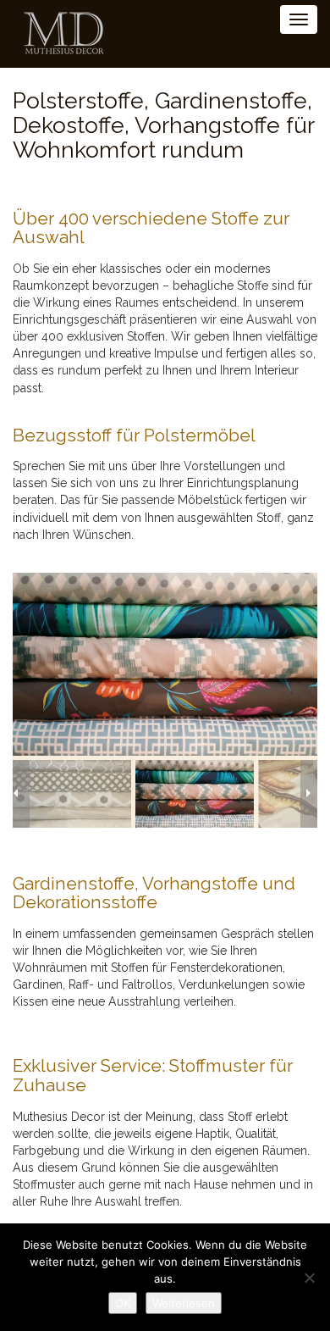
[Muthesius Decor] (57, 34)
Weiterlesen (183, 1303)
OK (122, 1303)
